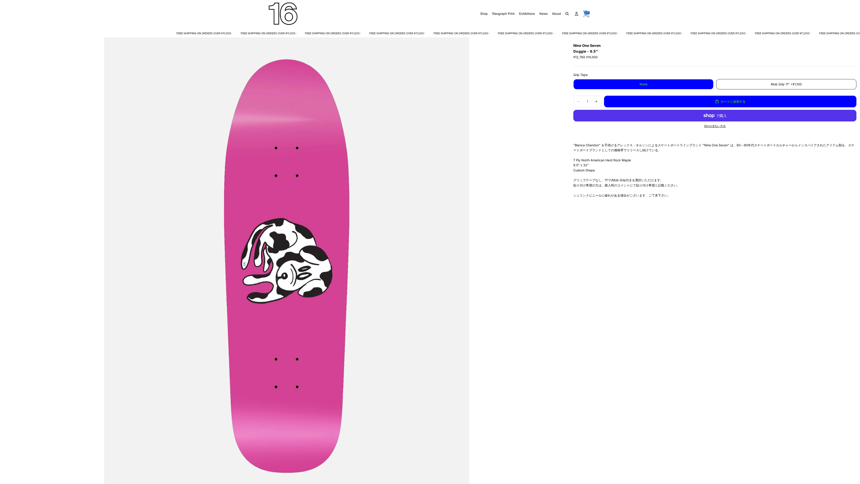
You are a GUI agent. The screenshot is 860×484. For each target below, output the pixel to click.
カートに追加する (733, 101)
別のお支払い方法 (715, 126)
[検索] (567, 14)
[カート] (586, 14)
